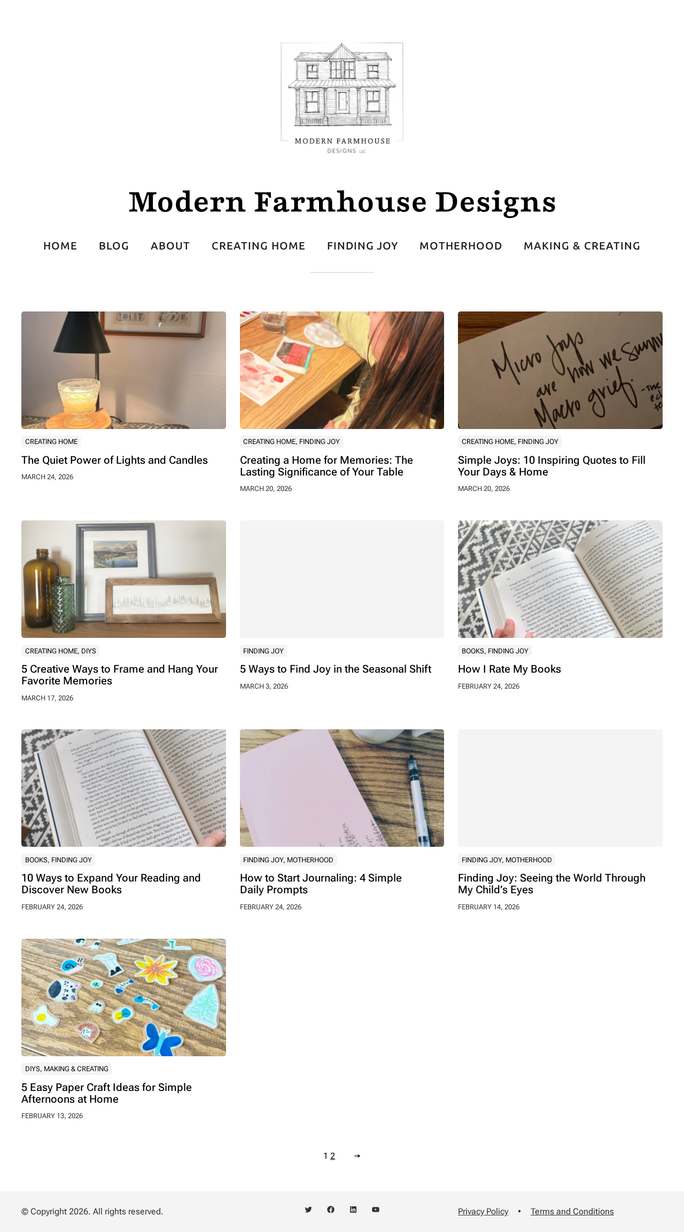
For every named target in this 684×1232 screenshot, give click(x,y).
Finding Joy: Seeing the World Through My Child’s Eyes (552, 884)
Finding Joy (319, 442)
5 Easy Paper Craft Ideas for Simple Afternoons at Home (106, 1093)
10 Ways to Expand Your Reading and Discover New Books (111, 884)
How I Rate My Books (509, 669)
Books (473, 651)
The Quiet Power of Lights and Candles (114, 460)
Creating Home (51, 442)
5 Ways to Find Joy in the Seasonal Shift (335, 669)
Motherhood (310, 860)
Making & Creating (76, 1069)
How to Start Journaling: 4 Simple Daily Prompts (321, 884)
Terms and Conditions (572, 1211)
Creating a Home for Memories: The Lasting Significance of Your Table (326, 466)
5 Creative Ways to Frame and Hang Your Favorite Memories (119, 675)
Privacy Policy (483, 1211)
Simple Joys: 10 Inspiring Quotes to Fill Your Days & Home (552, 466)
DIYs (88, 651)
